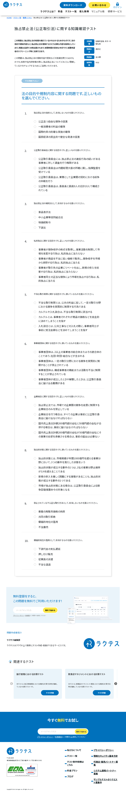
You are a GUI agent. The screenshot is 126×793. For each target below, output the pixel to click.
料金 (60, 11)
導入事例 (84, 11)
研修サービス (115, 11)
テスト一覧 (71, 11)
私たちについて (74, 750)
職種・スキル (27, 17)
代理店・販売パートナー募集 (106, 763)
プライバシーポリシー (18, 615)
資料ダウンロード (72, 5)
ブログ (70, 776)
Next (115, 683)
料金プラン (72, 770)
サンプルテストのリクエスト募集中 (105, 781)
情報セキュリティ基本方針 (106, 755)
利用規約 (27, 615)
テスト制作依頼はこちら (75, 763)
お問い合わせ (99, 5)
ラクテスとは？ (47, 11)
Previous (11, 683)
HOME (9, 17)
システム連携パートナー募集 (105, 772)
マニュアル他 (98, 11)
